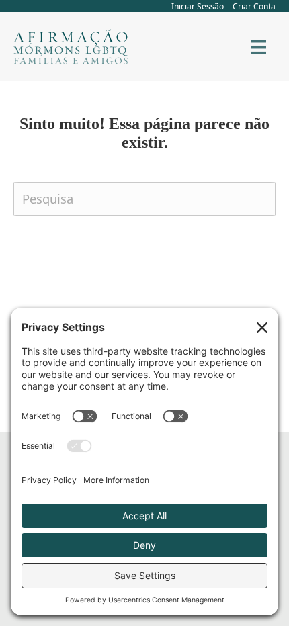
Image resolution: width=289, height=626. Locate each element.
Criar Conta (254, 6)
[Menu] (259, 47)
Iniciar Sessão (197, 6)
